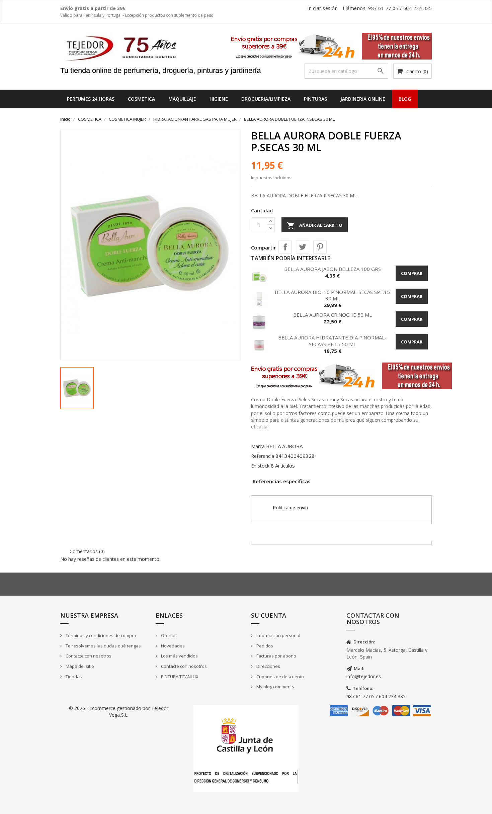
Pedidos (264, 646)
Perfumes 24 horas (90, 99)
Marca (258, 446)
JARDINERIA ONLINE (362, 99)
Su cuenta (268, 615)
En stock (260, 466)
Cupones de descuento (279, 677)
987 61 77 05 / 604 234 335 (376, 696)
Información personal (277, 635)
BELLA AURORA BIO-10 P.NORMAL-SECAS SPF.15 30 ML (332, 295)
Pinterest (320, 246)
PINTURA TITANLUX (179, 677)
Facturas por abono (275, 656)
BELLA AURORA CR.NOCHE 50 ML (332, 314)
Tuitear (302, 246)
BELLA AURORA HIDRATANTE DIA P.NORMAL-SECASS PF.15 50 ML (332, 340)
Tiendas (73, 677)
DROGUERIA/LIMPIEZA (266, 99)
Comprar (411, 273)
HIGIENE (219, 99)
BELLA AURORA (284, 446)
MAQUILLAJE (182, 99)
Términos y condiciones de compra (100, 635)
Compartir (285, 246)
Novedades (172, 646)
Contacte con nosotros (88, 656)
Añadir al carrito (314, 226)
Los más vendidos (179, 656)
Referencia (262, 456)
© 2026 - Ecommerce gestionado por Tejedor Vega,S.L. (118, 711)
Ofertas (168, 635)
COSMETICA (141, 99)
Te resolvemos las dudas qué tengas (103, 646)
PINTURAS (315, 99)
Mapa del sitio (79, 666)
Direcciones (267, 666)
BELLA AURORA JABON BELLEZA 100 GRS (332, 269)
